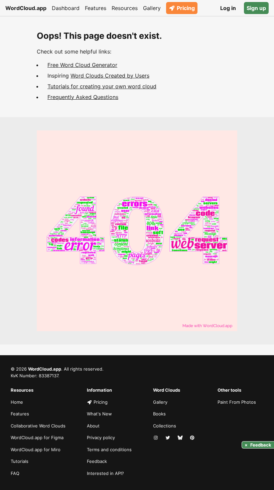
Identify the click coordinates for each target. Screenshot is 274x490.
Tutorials (19, 461)
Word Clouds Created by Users (110, 75)
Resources (125, 8)
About (93, 425)
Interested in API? (105, 473)
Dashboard (66, 8)
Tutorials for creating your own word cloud (101, 86)
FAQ (15, 473)
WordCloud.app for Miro (35, 449)
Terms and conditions (109, 449)
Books (159, 413)
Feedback (97, 461)
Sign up (256, 8)
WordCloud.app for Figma (37, 437)
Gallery (152, 8)
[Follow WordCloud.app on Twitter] (168, 437)
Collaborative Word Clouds (38, 425)
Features (95, 8)
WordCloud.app (25, 8)
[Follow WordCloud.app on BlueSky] (180, 437)
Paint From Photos (237, 402)
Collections (164, 425)
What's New (99, 413)
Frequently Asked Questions (82, 97)
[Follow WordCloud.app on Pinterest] (192, 437)
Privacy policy (101, 437)
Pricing (186, 8)
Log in (228, 8)
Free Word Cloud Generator (82, 65)
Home (17, 402)
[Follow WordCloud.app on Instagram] (156, 437)
